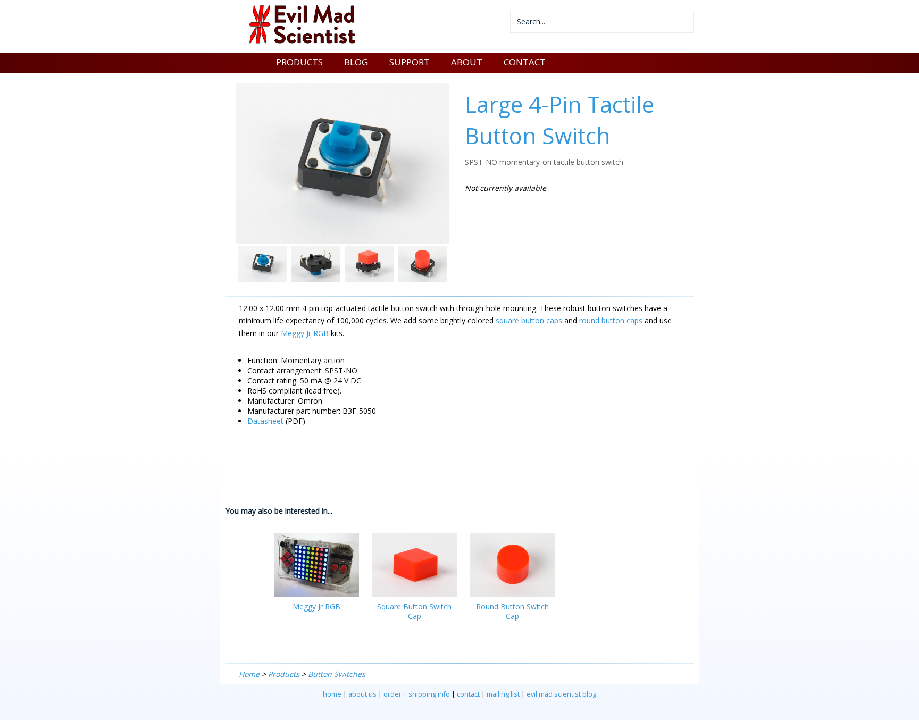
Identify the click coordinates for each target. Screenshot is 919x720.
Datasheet (265, 421)
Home (249, 674)
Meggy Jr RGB (305, 333)
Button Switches (336, 674)
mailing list (503, 694)
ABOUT (466, 62)
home (332, 694)
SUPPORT (409, 62)
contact (468, 694)
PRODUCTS (299, 62)
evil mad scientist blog (561, 694)
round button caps (610, 320)
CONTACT (525, 62)
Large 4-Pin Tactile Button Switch (559, 119)
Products (283, 674)
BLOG (356, 62)
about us (362, 694)
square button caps (529, 320)
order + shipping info (416, 694)
